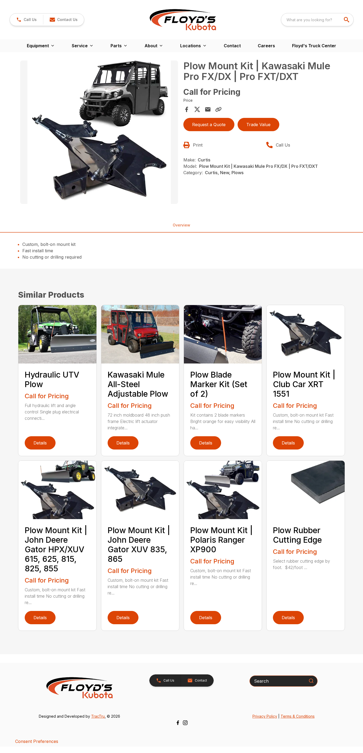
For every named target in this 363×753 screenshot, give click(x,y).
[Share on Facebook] (186, 109)
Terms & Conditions (298, 716)
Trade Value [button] (258, 124)
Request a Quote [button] (209, 124)
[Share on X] (197, 109)
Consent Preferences (36, 741)
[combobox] (317, 19)
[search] (347, 20)
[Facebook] (177, 722)
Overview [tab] (181, 225)
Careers (266, 45)
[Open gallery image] (99, 132)
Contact (232, 45)
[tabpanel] (99, 133)
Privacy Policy (264, 716)
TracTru (98, 716)
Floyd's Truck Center (314, 45)
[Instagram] (185, 722)
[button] (26, 19)
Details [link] (40, 443)
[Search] (311, 680)
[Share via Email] (208, 109)
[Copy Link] (218, 109)
